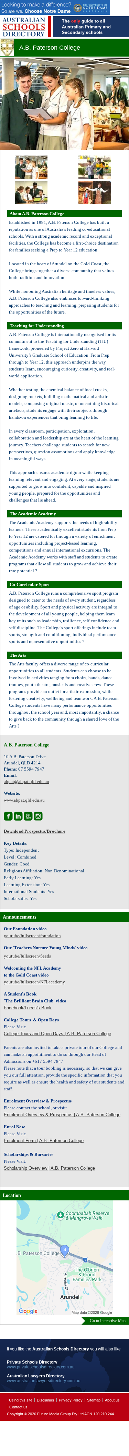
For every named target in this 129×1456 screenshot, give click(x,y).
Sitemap (93, 1400)
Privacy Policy (71, 1400)
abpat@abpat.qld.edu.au (26, 781)
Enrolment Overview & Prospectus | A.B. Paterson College (62, 1114)
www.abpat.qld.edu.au (24, 800)
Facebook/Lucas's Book (28, 1007)
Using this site (20, 1400)
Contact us (18, 1407)
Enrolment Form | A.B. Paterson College (44, 1140)
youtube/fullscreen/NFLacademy (34, 981)
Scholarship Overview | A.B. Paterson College (49, 1168)
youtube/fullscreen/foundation (32, 935)
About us (112, 1400)
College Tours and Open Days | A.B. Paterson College (57, 1033)
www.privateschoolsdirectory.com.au (41, 1367)
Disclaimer (45, 1400)
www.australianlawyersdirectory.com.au (43, 1380)
